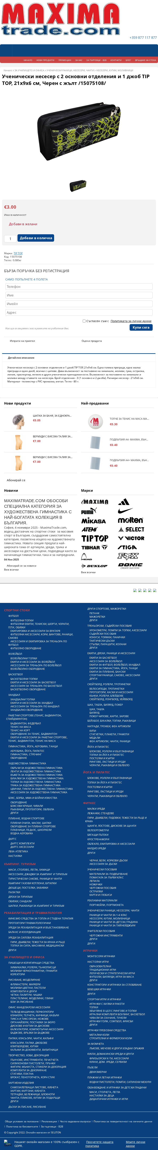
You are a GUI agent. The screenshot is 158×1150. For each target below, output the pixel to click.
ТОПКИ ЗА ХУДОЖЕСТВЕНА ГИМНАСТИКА (35, 782)
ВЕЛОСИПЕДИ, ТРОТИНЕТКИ (106, 688)
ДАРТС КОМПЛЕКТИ (22, 843)
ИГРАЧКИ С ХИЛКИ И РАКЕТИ (106, 1004)
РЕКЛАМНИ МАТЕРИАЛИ (102, 900)
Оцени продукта (92, 341)
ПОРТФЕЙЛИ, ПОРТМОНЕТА (106, 905)
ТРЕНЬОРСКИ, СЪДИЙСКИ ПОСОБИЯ (109, 626)
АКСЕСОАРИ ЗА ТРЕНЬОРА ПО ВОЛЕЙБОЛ (35, 665)
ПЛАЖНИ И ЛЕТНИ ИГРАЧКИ (104, 1077)
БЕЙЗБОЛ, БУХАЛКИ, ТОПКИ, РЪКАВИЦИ (111, 720)
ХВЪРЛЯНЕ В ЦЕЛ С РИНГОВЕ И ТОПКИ (113, 1011)
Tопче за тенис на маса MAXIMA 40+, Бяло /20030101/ (130, 419)
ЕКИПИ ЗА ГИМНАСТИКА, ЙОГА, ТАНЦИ (113, 668)
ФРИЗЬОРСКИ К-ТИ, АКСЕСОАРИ (109, 1058)
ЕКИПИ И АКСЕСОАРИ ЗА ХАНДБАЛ (31, 703)
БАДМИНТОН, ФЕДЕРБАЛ (25, 723)
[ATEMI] (98, 529)
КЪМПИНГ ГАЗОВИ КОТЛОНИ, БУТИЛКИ (32, 883)
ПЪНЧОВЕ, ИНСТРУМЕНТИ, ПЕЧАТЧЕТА (34, 1060)
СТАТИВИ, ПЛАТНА (22, 1074)
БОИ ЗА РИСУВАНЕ (21, 1002)
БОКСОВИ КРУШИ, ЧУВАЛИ (26, 806)
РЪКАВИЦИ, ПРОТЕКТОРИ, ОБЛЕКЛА (32, 809)
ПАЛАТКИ (14, 892)
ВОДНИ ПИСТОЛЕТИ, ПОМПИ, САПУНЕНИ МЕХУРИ (120, 1082)
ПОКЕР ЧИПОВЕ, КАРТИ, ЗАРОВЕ (109, 716)
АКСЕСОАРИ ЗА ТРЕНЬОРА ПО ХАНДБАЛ (34, 706)
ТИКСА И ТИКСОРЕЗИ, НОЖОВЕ (29, 1019)
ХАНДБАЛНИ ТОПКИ (22, 699)
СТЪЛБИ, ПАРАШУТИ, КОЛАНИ (107, 644)
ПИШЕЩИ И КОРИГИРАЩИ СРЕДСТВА (31, 963)
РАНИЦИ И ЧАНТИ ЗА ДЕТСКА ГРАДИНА (113, 922)
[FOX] (135, 556)
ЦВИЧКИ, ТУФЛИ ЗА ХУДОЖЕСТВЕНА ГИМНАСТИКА (41, 789)
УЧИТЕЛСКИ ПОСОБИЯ (101, 931)
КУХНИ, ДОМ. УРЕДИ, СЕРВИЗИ (108, 1062)
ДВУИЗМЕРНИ (98, 1072)
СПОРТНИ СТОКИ (17, 610)
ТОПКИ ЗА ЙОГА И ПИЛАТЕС (106, 755)
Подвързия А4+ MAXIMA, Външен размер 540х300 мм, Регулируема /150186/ (130, 460)
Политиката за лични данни (131, 321)
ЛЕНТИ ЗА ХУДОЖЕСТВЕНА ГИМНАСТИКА (35, 771)
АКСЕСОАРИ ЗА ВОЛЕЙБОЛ (105, 661)
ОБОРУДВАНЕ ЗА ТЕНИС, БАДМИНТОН (33, 734)
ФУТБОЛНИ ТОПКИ (22, 620)
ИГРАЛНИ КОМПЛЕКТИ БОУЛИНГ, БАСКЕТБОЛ (117, 1014)
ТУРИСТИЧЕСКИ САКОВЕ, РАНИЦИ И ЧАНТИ (35, 878)
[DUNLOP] (98, 566)
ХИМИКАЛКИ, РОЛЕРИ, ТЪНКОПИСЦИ (33, 967)
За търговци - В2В (52, 1126)
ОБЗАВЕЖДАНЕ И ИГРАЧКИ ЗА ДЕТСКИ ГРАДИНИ (116, 1087)
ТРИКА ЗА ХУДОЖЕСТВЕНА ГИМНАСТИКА (35, 785)
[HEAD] (98, 556)
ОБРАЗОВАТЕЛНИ (100, 966)
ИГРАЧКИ (90, 950)
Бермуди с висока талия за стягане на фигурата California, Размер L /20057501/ (53, 436)
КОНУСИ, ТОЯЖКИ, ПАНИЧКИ (107, 637)
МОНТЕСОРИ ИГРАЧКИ (101, 956)
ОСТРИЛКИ (96, 891)
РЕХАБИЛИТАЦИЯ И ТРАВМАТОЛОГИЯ (33, 913)
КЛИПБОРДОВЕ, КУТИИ (24, 1046)
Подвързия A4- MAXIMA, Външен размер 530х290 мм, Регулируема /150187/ (130, 439)
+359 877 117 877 (143, 37)
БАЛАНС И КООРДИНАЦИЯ (24, 932)
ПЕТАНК (94, 613)
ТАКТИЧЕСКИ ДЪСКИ (102, 640)
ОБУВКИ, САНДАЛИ (20, 901)
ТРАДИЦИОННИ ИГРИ (102, 970)
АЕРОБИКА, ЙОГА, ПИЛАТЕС (27, 751)
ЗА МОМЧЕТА (95, 1044)
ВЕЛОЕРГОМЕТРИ (98, 830)
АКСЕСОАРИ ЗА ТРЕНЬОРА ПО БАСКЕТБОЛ (36, 686)
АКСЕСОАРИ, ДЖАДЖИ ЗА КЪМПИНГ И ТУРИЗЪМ (37, 874)
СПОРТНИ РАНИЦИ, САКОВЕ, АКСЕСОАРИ (114, 675)
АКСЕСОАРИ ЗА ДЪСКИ (103, 864)
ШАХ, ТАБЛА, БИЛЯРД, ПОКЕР (105, 704)
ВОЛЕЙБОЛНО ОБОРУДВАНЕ (27, 669)
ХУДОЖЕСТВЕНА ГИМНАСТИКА (27, 763)
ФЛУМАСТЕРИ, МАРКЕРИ (25, 984)
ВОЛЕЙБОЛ (15, 654)
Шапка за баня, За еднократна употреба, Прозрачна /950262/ (53, 415)
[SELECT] (135, 529)
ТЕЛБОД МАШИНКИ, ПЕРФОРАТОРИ (32, 1012)
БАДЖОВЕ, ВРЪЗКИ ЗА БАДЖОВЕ (30, 1033)
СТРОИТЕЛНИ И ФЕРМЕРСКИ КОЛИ (110, 1038)
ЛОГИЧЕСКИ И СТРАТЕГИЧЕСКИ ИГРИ (112, 973)
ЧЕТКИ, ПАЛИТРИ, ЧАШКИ (26, 995)
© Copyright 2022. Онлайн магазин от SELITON (32, 1132)
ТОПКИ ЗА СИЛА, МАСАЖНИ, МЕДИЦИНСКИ (37, 945)
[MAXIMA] (98, 501)
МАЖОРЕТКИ (97, 616)
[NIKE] (135, 510)
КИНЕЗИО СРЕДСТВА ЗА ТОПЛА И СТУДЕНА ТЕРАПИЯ (40, 918)
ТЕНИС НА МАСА (20, 727)
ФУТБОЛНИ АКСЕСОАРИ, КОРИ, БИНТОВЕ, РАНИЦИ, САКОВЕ (40, 636)
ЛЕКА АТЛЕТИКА (18, 851)
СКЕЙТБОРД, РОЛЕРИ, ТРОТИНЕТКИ (108, 684)
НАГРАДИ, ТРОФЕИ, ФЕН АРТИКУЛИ (109, 726)
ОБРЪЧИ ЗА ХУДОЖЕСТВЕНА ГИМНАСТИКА (36, 768)
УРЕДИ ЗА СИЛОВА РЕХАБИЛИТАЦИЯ (30, 937)
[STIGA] (135, 547)
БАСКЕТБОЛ (15, 674)
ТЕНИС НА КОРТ (20, 730)
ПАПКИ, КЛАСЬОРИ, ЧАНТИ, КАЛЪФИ (30, 1038)
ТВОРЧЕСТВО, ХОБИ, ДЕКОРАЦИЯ (28, 1055)
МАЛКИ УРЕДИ (96, 808)
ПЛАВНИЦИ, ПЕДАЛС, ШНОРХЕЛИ (31, 830)
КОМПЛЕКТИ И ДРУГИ (23, 991)
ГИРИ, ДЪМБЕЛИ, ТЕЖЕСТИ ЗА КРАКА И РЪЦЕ (37, 942)
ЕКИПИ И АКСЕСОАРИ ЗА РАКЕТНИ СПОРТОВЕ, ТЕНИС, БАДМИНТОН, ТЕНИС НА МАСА (37, 739)
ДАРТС (12, 839)
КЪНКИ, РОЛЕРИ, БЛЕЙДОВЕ (106, 695)
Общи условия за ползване (22, 1121)
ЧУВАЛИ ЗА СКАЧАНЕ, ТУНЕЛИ (108, 1018)
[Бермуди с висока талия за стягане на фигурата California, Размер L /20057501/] (18, 442)
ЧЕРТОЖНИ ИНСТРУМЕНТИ (106, 935)
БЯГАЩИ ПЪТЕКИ (97, 835)
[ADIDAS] (135, 501)
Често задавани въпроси (75, 1121)
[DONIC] (135, 565)
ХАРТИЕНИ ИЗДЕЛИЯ (21, 1083)
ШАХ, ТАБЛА (96, 709)
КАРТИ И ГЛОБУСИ (100, 895)
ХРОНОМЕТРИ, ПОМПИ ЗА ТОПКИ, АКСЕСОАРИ (118, 630)
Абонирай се (16, 480)
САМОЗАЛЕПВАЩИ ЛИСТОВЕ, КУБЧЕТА (34, 1087)
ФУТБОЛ (13, 616)
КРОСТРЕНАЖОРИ (98, 839)
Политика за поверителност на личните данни (123, 1121)
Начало (8, 70)
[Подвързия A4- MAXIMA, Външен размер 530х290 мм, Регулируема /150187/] (95, 442)
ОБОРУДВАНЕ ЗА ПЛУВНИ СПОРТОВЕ (33, 826)
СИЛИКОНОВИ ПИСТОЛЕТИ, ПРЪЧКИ (32, 1063)
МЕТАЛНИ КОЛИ (99, 1035)
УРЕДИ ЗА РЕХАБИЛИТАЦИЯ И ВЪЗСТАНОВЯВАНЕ (38, 927)
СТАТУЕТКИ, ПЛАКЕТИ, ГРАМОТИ (109, 734)
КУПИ (92, 731)
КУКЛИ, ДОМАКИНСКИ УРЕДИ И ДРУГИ (110, 1054)
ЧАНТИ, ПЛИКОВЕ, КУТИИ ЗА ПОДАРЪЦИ (35, 1098)
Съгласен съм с (118, 321)
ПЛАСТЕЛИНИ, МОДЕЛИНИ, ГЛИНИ (31, 998)
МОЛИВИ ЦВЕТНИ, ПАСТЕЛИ (28, 988)
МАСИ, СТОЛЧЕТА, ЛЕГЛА (104, 1092)
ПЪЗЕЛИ (92, 1067)
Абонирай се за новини (21, 565)
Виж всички (11, 569)
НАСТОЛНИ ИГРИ (98, 962)
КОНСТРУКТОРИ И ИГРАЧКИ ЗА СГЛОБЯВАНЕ (114, 985)
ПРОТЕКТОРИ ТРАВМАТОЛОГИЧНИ (29, 923)
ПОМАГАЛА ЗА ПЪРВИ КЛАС (106, 877)
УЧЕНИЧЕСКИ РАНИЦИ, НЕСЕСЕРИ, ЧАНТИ (70, 70)
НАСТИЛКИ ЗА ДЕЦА (101, 1095)
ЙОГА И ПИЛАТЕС (98, 747)
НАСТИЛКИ (15, 856)
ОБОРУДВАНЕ (18, 758)
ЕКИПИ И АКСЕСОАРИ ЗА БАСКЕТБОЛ (33, 682)
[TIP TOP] (98, 538)
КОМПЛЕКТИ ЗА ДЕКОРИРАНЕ (28, 1070)
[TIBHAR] (98, 547)
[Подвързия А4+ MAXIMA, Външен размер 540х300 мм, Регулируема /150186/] (95, 463)
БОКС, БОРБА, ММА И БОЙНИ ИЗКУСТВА (32, 798)
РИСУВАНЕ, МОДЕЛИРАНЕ (24, 980)
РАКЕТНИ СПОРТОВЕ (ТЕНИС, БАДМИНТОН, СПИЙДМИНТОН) (34, 717)
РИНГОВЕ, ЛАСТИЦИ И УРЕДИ (107, 762)
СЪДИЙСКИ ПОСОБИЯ (102, 634)
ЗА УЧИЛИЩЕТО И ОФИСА (29, 70)
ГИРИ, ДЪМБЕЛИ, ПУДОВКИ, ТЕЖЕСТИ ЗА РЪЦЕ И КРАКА (116, 819)
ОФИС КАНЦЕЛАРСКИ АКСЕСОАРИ (29, 1007)
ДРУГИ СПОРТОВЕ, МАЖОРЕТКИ (106, 608)
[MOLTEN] (135, 520)
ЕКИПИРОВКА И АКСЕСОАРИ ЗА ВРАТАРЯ (35, 631)
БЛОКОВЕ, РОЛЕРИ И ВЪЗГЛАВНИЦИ (111, 751)
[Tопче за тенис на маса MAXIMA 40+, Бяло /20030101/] (95, 421)
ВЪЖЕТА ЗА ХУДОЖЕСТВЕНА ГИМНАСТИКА (36, 775)
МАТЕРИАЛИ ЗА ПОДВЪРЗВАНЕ (108, 874)
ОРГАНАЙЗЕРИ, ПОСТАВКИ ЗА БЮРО (32, 1022)
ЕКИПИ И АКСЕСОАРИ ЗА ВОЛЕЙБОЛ (32, 662)
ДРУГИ (14, 813)
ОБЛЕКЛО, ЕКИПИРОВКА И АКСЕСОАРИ (111, 844)
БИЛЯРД (94, 712)
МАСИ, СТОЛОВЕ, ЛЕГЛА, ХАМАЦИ (29, 869)
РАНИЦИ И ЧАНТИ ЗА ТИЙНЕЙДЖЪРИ (112, 925)
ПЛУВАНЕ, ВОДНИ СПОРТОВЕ (26, 818)
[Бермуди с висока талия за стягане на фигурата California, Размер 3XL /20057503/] (18, 463)
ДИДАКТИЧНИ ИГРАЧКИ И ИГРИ (108, 1099)
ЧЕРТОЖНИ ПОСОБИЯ (102, 888)
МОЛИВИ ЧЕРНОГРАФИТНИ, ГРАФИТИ (33, 971)
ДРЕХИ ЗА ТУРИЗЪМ (20, 897)
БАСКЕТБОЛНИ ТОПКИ (24, 679)
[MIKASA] (98, 520)
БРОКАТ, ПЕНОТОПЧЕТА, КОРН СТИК (32, 1077)
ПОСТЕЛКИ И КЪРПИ (101, 758)
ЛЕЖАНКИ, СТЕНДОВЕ (100, 813)
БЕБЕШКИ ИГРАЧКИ (99, 989)
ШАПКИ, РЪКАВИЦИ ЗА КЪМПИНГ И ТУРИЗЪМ (36, 906)
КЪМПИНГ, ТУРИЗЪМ (20, 864)
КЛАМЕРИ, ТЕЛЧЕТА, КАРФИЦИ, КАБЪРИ (34, 1015)
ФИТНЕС (89, 803)
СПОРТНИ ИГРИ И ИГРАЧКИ (104, 999)
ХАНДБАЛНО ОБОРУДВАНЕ (26, 710)
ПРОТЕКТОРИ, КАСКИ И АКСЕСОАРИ (111, 692)
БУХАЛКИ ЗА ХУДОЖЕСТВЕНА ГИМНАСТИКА (37, 778)
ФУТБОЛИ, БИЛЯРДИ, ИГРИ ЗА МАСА (111, 977)
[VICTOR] (135, 538)
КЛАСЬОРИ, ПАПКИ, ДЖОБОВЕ (28, 1043)
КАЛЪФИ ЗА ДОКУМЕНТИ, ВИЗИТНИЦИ (34, 1050)
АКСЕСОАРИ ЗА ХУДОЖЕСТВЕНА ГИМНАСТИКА (38, 792)
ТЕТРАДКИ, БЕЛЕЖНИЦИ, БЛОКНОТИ (32, 1094)
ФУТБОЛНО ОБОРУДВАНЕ (25, 648)
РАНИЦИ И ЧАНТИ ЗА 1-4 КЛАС (108, 915)
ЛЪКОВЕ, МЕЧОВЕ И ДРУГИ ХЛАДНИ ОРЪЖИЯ (116, 1048)
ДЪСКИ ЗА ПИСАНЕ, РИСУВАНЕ (27, 1107)
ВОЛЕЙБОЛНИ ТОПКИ (23, 658)
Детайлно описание (21, 357)
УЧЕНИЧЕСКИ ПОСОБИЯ (102, 869)
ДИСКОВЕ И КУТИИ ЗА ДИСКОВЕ (30, 1026)
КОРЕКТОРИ (17, 974)
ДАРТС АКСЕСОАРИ (22, 847)
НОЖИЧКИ (95, 884)
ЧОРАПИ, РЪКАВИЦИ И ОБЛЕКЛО (109, 765)
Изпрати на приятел (22, 341)
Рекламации (49, 1121)
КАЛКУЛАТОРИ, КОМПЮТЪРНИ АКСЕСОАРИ (36, 1029)
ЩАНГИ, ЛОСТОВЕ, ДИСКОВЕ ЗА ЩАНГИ (111, 826)
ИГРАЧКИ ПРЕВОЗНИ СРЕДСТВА (106, 1030)
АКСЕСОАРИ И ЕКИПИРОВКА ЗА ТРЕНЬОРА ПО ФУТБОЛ (37, 643)
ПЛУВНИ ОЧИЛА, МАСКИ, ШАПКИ (30, 823)
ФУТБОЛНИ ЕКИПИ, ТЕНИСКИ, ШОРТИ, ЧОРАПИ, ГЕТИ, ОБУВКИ (38, 625)
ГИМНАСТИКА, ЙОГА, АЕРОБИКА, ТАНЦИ (33, 746)
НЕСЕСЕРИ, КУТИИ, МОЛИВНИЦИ (114, 70)
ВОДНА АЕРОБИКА (21, 833)
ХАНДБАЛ (14, 695)
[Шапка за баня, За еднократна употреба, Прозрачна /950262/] (18, 421)
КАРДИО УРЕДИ (96, 848)
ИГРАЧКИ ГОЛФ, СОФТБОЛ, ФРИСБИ (111, 1021)
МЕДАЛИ (94, 738)
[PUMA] (98, 510)
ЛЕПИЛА (94, 881)
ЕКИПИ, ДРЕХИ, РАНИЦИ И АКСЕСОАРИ (111, 653)
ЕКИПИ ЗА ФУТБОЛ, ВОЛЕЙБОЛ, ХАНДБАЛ (114, 664)
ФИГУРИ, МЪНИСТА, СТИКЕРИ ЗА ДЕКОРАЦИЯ (38, 1067)
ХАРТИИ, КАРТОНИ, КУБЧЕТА (27, 1091)
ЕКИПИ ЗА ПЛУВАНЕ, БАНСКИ (107, 671)
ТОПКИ (93, 1007)
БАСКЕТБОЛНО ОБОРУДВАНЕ (28, 689)
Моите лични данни (135, 1144)
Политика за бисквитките (22, 1126)
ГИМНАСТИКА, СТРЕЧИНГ (26, 754)
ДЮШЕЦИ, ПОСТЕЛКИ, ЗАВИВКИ (28, 887)
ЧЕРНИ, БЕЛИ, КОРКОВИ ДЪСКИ (108, 860)
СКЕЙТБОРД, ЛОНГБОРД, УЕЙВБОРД (110, 699)
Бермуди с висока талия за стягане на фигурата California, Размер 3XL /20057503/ (53, 457)
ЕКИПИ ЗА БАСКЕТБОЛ (103, 658)
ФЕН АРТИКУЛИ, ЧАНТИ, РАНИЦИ (109, 741)
